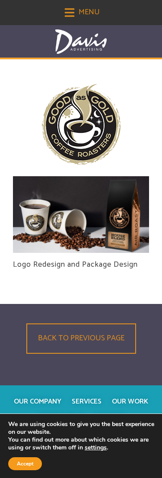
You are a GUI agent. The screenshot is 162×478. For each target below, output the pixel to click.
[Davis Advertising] (81, 41)
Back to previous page (81, 338)
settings (96, 448)
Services (87, 401)
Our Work (130, 401)
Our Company (37, 401)
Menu (88, 12)
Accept (25, 463)
